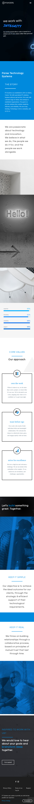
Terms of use (18, 788)
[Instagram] (18, 781)
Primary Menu (30, 2)
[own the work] (17, 385)
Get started (8, 762)
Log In (17, 790)
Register (28, 788)
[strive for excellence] (17, 462)
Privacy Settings (6, 800)
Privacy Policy (7, 788)
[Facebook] (16, 781)
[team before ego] (17, 424)
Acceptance (26, 801)
